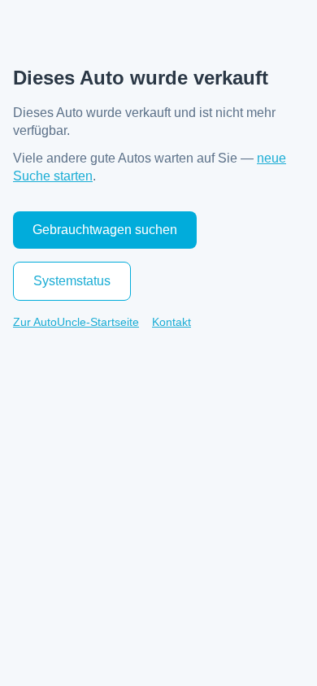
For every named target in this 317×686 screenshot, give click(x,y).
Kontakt (171, 321)
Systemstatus (72, 281)
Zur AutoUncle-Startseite (76, 321)
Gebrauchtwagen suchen (105, 230)
